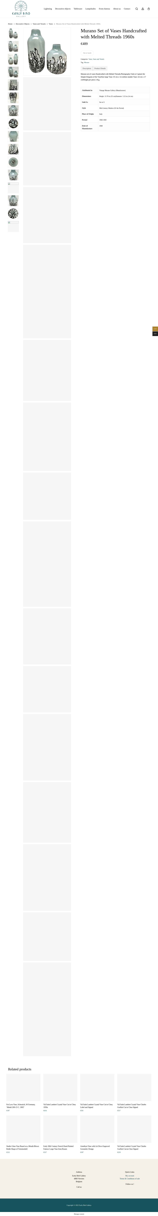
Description (87, 68)
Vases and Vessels (39, 24)
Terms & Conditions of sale (130, 1179)
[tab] (87, 68)
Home (10, 24)
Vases (51, 24)
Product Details (100, 68)
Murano (86, 62)
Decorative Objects (22, 24)
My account (129, 1176)
